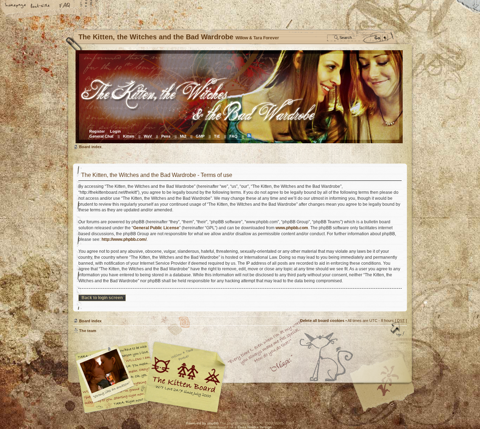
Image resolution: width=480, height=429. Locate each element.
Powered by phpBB (202, 423)
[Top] (398, 330)
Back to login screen (102, 297)
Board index (239, 96)
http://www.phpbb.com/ (124, 239)
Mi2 (183, 136)
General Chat (101, 136)
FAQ (65, 6)
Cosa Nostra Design (255, 427)
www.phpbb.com (291, 227)
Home (16, 6)
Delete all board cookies (322, 320)
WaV (148, 136)
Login (115, 131)
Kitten (128, 136)
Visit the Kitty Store (385, 392)
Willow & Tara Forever (185, 374)
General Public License (156, 227)
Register (97, 131)
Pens (165, 136)
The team (87, 331)
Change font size (40, 6)
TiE (217, 136)
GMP (200, 136)
